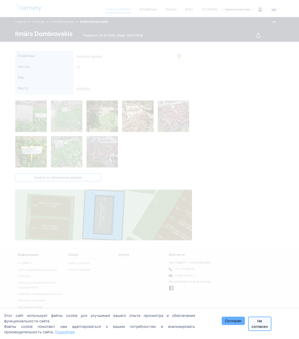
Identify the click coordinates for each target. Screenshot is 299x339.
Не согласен (260, 324)
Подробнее (65, 332)
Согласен (233, 321)
